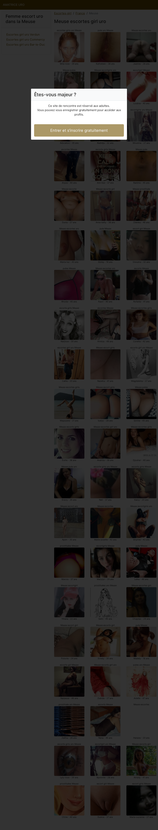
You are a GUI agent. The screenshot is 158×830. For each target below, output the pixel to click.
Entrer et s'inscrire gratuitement (79, 130)
